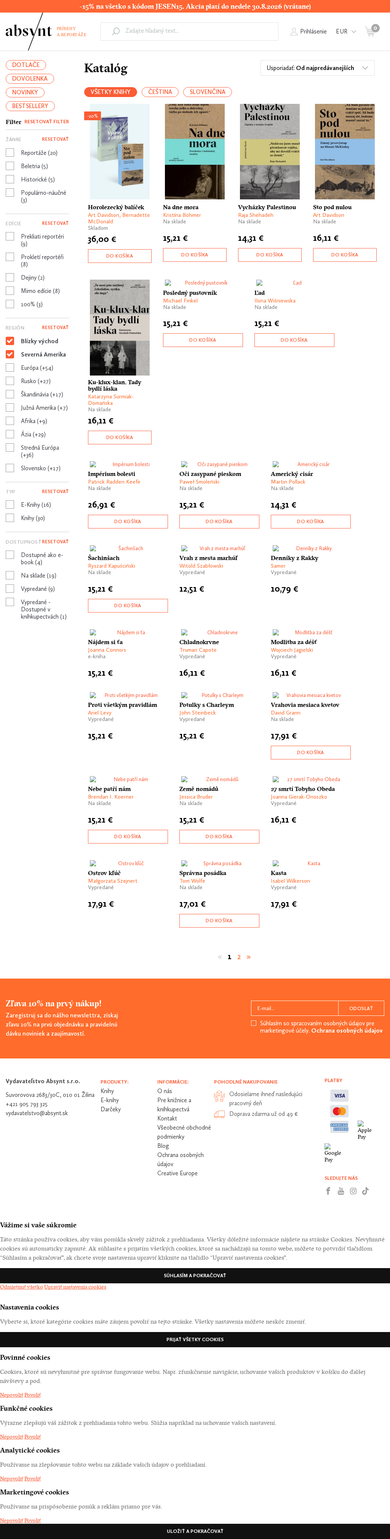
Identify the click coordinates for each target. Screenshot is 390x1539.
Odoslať (361, 1008)
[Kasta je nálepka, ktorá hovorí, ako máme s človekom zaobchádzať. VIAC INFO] (311, 863)
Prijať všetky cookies (195, 1339)
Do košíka (119, 256)
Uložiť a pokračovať (195, 1531)
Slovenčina (207, 91)
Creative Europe (177, 1173)
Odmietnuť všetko (21, 1286)
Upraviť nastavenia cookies (75, 1286)
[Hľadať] (116, 31)
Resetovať (55, 139)
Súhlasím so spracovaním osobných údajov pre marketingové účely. (321, 1027)
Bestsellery (30, 106)
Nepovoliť (11, 1394)
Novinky (25, 92)
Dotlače (26, 64)
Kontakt (167, 1118)
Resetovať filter (46, 121)
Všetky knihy (111, 91)
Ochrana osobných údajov (347, 1030)
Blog (163, 1145)
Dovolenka (30, 78)
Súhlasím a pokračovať (195, 1275)
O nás (164, 1091)
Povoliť (32, 1394)
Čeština (160, 91)
